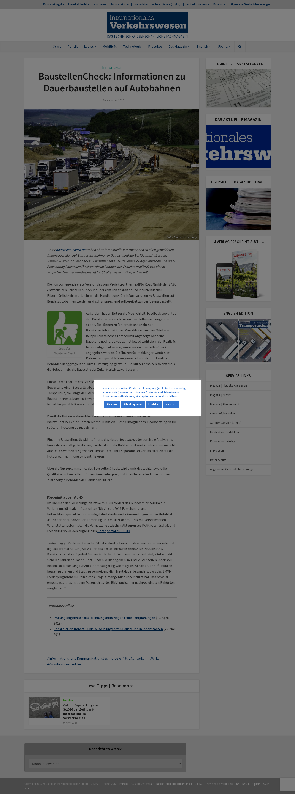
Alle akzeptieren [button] (133, 404)
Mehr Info (171, 404)
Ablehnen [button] (112, 404)
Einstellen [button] (153, 404)
